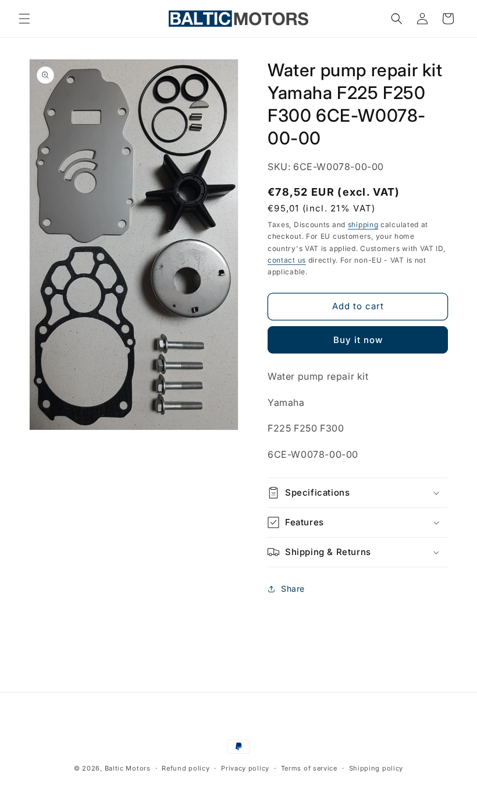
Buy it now (358, 339)
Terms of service (309, 768)
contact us (287, 260)
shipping (363, 224)
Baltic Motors (128, 768)
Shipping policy (376, 768)
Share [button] (293, 588)
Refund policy (185, 768)
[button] (24, 18)
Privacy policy (245, 768)
